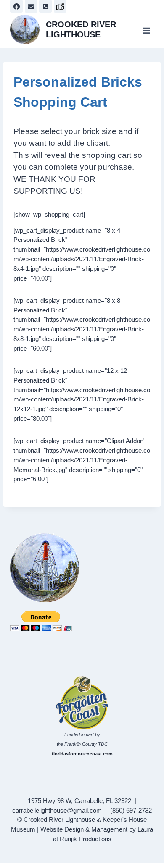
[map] (60, 6)
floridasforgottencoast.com (82, 753)
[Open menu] (146, 30)
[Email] (31, 6)
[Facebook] (16, 6)
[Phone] (45, 6)
